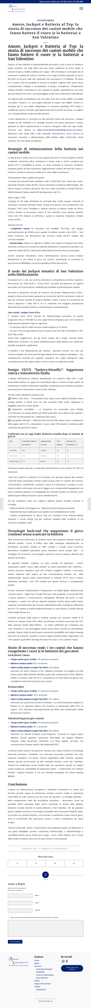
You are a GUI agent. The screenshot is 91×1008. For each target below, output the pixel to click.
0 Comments (45, 849)
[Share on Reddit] (73, 863)
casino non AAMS (63, 102)
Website (37, 910)
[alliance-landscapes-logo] (17, 8)
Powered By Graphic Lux (45, 1001)
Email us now (44, 2)
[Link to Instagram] (63, 961)
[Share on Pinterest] (55, 863)
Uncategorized (45, 20)
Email (37, 903)
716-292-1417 (65, 2)
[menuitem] (80, 8)
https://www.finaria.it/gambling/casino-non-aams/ (60, 130)
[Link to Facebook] (67, 961)
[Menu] (80, 8)
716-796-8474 (78, 2)
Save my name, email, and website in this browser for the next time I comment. (34, 917)
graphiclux (61, 849)
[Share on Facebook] (17, 863)
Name (37, 895)
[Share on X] (36, 863)
